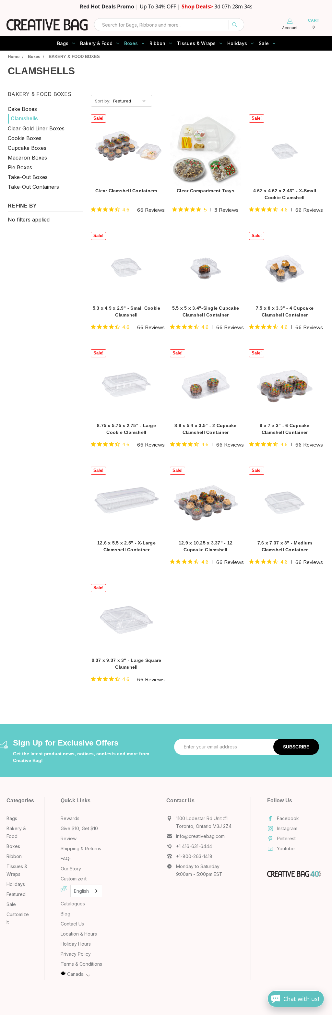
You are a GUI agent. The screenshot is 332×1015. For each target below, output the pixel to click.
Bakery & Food (96, 43)
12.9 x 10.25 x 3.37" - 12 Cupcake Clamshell (205, 546)
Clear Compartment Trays (205, 191)
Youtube (286, 848)
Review (69, 838)
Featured (16, 894)
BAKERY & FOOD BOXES (39, 94)
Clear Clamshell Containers (127, 191)
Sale (264, 43)
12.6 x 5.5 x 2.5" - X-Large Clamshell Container (126, 546)
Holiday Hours (76, 944)
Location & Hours (79, 934)
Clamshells (25, 118)
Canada (75, 974)
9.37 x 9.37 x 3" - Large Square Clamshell (126, 664)
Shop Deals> (197, 6)
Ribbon (157, 43)
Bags (62, 43)
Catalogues (73, 903)
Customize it (74, 878)
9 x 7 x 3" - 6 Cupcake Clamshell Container (285, 429)
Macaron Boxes (27, 157)
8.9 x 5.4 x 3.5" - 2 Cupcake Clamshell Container (205, 429)
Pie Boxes (20, 167)
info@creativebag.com (200, 836)
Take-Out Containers (33, 186)
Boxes (131, 43)
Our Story (71, 868)
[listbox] (132, 100)
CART (313, 24)
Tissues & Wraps (196, 43)
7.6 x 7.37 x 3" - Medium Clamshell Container (284, 546)
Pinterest (286, 838)
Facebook (288, 818)
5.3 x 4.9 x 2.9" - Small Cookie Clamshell (126, 311)
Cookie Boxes (25, 138)
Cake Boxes (22, 108)
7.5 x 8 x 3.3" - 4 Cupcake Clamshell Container (285, 311)
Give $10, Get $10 (79, 828)
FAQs (66, 858)
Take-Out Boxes (28, 176)
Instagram (287, 828)
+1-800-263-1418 (194, 856)
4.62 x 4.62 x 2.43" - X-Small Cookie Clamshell (284, 194)
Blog (65, 913)
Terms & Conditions (81, 964)
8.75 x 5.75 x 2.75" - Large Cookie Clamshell (126, 429)
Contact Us (72, 923)
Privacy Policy (76, 954)
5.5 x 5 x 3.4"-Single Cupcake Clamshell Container (205, 311)
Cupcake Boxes (27, 147)
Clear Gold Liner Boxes (36, 128)
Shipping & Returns (81, 848)
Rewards (70, 818)
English (81, 891)
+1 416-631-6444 (194, 846)
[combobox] (169, 24)
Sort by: (102, 100)
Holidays (237, 43)
